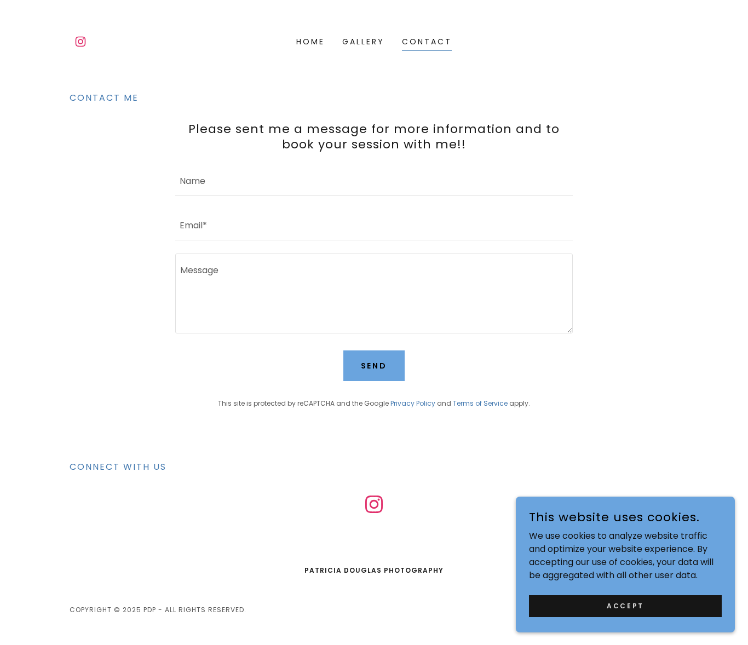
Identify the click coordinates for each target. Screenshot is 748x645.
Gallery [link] (363, 41)
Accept (625, 605)
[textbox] (373, 180)
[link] (80, 42)
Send (374, 365)
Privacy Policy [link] (412, 403)
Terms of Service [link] (480, 403)
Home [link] (310, 41)
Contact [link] (427, 41)
